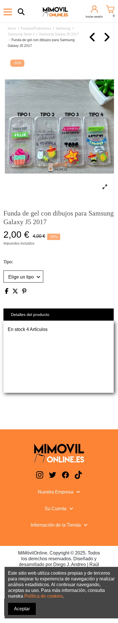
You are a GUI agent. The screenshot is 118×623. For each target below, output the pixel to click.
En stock (16, 329)
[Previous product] (93, 39)
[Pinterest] (24, 291)
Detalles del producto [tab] (30, 314)
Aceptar (22, 608)
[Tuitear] (15, 291)
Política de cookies (43, 596)
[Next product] (106, 39)
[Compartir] (7, 291)
